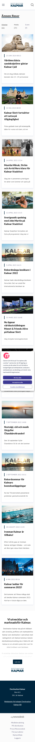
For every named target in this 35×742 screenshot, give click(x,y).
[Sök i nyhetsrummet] (32, 4)
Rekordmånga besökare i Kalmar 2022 (17, 271)
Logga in (17, 738)
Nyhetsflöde (17, 735)
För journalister (17, 732)
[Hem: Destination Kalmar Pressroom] (17, 5)
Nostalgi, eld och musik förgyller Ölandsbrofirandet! (16, 430)
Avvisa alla (17, 377)
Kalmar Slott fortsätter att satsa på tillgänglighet (16, 116)
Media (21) (16, 26)
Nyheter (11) (4, 26)
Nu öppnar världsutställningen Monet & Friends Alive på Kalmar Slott (16, 327)
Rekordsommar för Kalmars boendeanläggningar (15, 482)
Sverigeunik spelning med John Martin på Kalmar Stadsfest (15, 220)
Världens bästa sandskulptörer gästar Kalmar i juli (16, 63)
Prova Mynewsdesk (17, 729)
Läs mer (18, 662)
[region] (17, 371)
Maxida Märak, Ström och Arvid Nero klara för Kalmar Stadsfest (17, 168)
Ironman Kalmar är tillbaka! (14, 533)
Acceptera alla (17, 382)
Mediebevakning (17, 723)
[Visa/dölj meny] (3, 4)
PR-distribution (17, 726)
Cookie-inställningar (17, 387)
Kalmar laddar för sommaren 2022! (13, 586)
